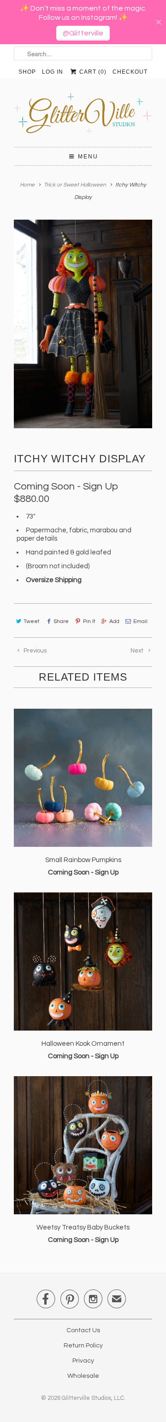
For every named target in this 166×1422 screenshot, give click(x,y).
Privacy (83, 1361)
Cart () (92, 72)
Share (61, 621)
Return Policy (83, 1345)
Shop (27, 72)
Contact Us (83, 1330)
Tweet (32, 621)
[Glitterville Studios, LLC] (83, 116)
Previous (34, 650)
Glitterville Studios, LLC (93, 1398)
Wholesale (83, 1376)
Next (137, 650)
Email (140, 621)
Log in (52, 72)
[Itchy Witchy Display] (83, 324)
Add (114, 621)
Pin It (89, 621)
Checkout (130, 72)
